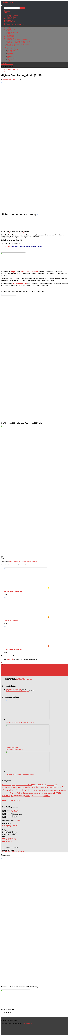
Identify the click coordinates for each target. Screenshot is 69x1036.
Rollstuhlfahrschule (24, 793)
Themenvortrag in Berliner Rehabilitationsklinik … (20, 774)
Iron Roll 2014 (54, 787)
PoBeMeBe (49, 790)
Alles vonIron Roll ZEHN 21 (12, 31)
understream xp (19, 796)
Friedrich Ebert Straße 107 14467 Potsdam (10, 825)
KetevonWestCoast (9, 79)
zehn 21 (47, 796)
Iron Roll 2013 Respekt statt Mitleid (17, 39)
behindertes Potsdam (30, 561)
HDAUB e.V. (17, 820)
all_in (5, 69)
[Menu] (1, 5)
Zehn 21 (6, 12)
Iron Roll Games (12, 17)
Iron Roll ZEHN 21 (9, 29)
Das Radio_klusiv (13, 69)
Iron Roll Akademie (9, 21)
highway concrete (46, 787)
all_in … (6, 23)
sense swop (34, 793)
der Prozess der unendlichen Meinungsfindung (20, 722)
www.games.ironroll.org (9, 838)
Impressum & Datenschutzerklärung (13, 851)
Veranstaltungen (9, 20)
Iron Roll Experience (7, 2)
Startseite (7, 11)
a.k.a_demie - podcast (24, 785)
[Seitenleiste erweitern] (1, 662)
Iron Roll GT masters (21, 790)
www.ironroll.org (7, 841)
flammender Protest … (11, 620)
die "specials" (33, 787)
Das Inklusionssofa (9, 46)
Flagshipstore (14, 810)
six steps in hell (43, 793)
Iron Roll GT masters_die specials (14, 24)
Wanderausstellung (38, 796)
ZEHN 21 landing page (11, 34)
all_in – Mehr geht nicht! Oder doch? (18, 44)
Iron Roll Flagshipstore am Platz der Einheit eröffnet (14, 748)
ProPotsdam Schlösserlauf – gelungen (17, 691)
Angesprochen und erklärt (13, 689)
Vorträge (28, 796)
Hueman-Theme (27, 1023)
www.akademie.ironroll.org (10, 840)
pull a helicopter (55, 790)
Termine (50, 793)
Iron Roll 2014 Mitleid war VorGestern (18, 41)
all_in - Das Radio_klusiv (16, 561)
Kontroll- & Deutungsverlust (13, 649)
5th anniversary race (8, 785)
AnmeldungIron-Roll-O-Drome (12, 14)
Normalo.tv (8, 246)
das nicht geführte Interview (13, 591)
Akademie (36, 785)
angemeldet (10, 659)
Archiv (11, 800)
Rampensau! (14, 811)
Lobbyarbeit (39, 790)
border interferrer (50, 785)
